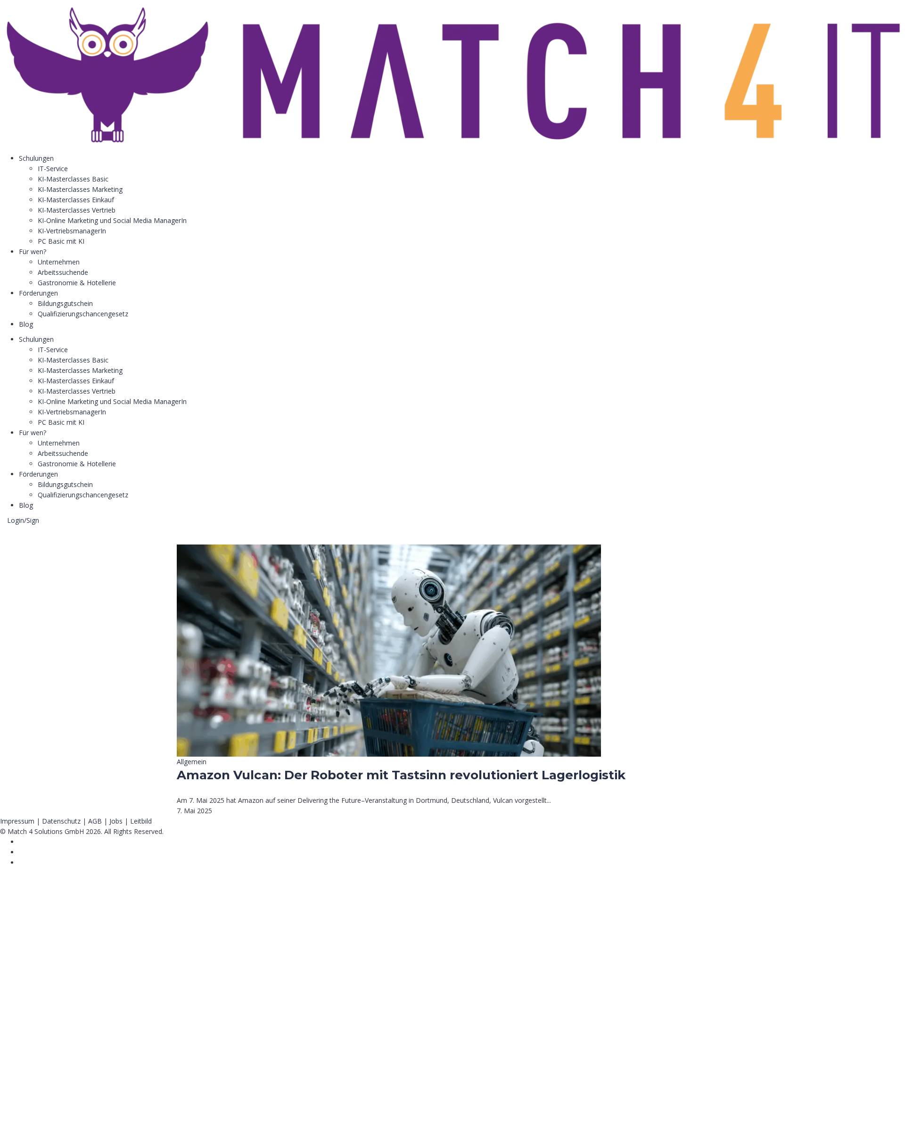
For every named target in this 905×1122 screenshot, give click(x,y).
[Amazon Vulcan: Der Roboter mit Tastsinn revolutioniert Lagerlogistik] (389, 549)
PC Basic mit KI (61, 241)
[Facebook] (21, 841)
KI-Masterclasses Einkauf (76, 199)
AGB (95, 821)
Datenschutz (61, 821)
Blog (26, 324)
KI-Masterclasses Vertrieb (76, 210)
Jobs (116, 821)
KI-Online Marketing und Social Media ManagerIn (112, 220)
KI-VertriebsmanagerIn (72, 230)
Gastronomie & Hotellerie (77, 282)
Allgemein (191, 761)
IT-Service (53, 168)
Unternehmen (59, 261)
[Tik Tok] (21, 852)
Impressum (17, 821)
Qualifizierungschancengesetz (83, 313)
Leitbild (141, 821)
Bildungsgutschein (65, 303)
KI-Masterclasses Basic (73, 178)
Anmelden (92, 1106)
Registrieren (58, 1106)
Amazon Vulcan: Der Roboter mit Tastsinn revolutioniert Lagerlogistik (401, 775)
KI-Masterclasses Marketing (80, 189)
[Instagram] (21, 862)
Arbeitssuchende (63, 272)
